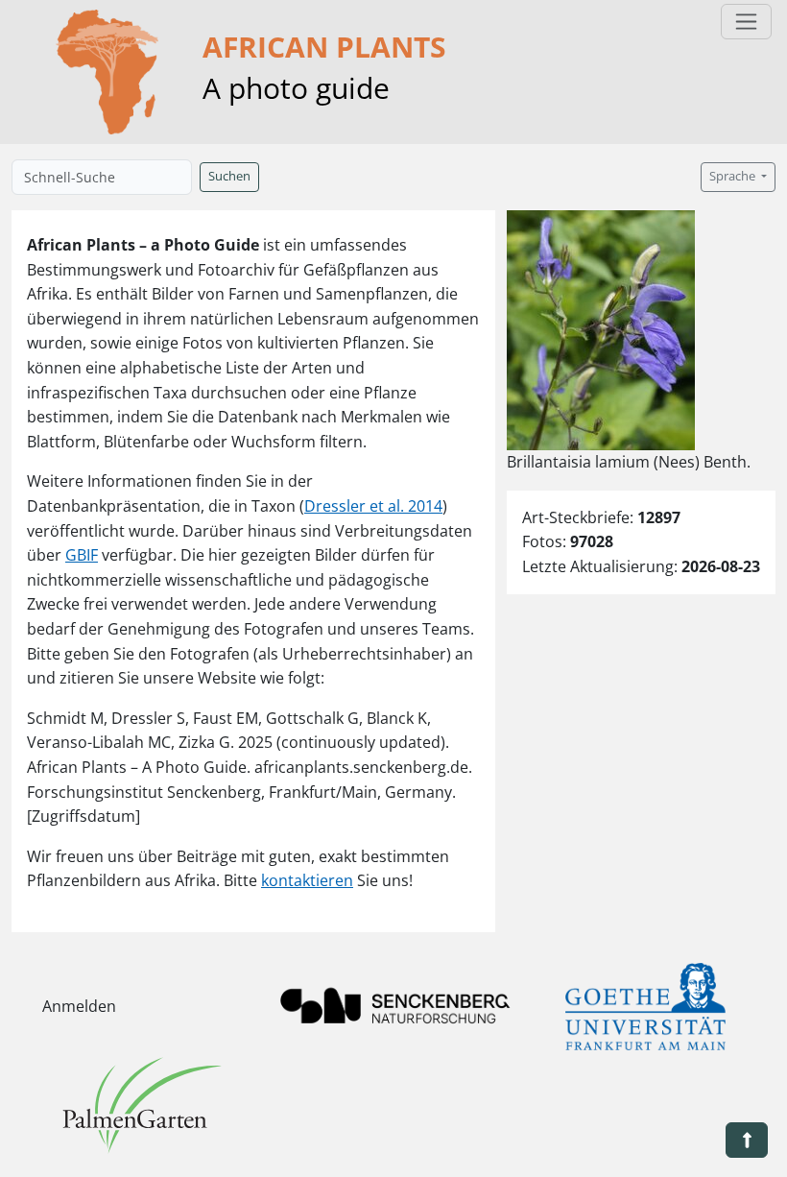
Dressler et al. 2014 (373, 505)
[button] (747, 1140)
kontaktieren (307, 880)
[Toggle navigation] (746, 21)
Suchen (229, 176)
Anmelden (79, 1006)
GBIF (81, 554)
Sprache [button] (733, 176)
